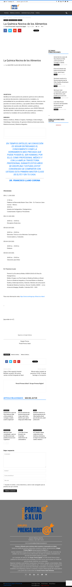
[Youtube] (67, 1)
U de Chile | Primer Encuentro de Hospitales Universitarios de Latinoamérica (23, 436)
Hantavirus (6, 410)
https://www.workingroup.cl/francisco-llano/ (32, 296)
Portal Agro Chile (36, 583)
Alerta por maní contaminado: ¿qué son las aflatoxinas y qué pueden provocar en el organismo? (10, 436)
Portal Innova (44, 583)
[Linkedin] (61, 1)
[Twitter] (65, 1)
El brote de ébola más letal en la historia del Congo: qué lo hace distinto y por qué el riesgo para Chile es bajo (24, 416)
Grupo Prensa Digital (10, 583)
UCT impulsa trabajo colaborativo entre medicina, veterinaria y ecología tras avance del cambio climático (39, 436)
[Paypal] (63, 1)
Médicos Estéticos (25, 354)
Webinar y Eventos (15, 13)
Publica (38, 13)
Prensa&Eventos (36, 585)
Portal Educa (52, 583)
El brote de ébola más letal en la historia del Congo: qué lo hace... (60, 70)
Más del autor (31, 398)
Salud (20, 410)
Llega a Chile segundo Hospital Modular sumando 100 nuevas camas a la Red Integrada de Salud (14, 373)
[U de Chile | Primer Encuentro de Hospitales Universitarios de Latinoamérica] (24, 426)
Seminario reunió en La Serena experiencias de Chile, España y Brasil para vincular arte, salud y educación (39, 416)
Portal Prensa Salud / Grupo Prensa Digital (16, 26)
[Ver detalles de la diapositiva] (25, 79)
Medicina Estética (13, 20)
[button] (66, 13)
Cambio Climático (37, 430)
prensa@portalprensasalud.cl (38, 543)
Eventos (6, 20)
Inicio (5, 17)
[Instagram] (59, 1)
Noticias (6, 13)
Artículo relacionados (13, 398)
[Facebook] (57, 1)
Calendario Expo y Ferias (27, 13)
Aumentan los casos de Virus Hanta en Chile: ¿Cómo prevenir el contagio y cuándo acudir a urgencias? (10, 416)
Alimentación (7, 430)
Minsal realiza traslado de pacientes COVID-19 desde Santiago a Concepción (38, 373)
